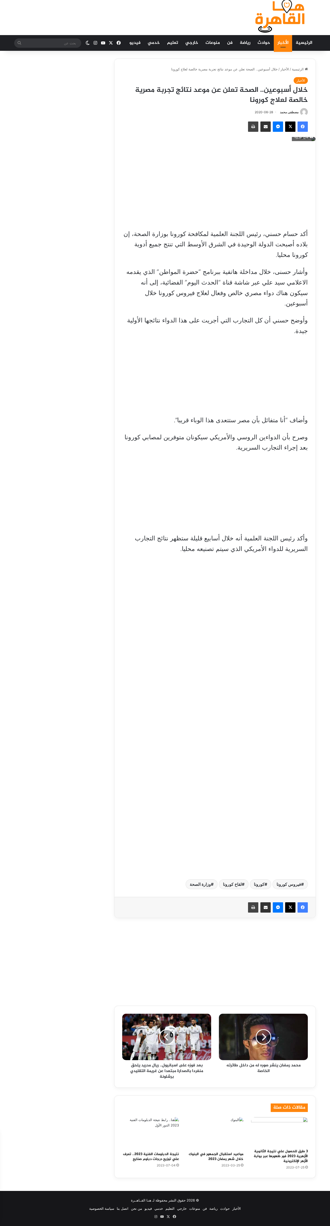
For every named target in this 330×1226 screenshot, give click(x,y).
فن (230, 42)
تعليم (172, 42)
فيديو (135, 42)
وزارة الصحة (200, 884)
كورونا (259, 884)
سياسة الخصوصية (101, 1208)
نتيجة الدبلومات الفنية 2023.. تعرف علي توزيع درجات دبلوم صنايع (151, 1156)
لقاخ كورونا (232, 884)
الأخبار (282, 42)
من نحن (136, 1208)
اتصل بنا (122, 1208)
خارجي (191, 42)
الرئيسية (304, 42)
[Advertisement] (113, 16)
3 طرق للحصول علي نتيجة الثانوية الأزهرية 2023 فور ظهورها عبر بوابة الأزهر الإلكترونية (281, 1156)
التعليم (170, 1208)
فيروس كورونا (289, 884)
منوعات (212, 42)
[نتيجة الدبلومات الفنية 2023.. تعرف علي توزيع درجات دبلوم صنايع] (150, 1133)
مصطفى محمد (289, 112)
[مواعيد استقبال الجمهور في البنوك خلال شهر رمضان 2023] (215, 1133)
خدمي (154, 42)
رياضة (245, 42)
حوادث (264, 42)
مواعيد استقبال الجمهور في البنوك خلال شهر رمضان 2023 (216, 1156)
